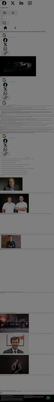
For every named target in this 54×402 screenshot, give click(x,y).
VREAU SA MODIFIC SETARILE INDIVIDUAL (48, 398)
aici (14, 399)
